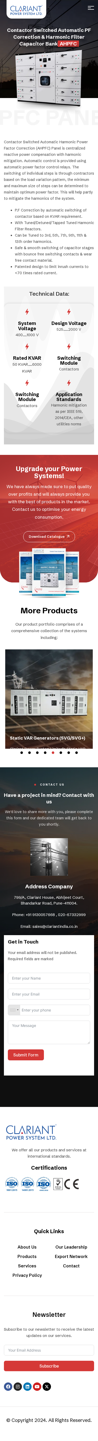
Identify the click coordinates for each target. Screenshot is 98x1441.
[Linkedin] (27, 1386)
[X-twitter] (47, 1386)
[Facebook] (8, 1386)
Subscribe (49, 1366)
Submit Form (25, 1054)
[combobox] (14, 1010)
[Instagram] (18, 1386)
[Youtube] (37, 1386)
